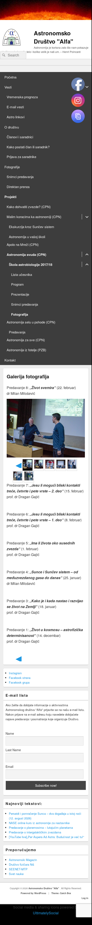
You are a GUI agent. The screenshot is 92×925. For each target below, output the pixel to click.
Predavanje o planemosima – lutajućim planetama (41, 827)
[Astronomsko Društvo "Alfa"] (11, 44)
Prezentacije (20, 294)
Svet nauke (16, 874)
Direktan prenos (18, 186)
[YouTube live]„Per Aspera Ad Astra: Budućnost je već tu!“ (46, 837)
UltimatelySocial (46, 912)
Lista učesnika (21, 274)
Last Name (13, 750)
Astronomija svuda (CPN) (26, 254)
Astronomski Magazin (23, 860)
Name (10, 733)
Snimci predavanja (20, 176)
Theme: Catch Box (61, 893)
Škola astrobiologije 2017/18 (30, 264)
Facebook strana (19, 678)
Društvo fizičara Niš (21, 864)
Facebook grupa (19, 682)
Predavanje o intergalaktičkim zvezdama (35, 832)
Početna (10, 77)
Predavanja (17, 332)
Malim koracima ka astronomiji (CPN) (34, 216)
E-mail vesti (15, 106)
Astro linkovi (15, 116)
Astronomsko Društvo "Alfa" (53, 37)
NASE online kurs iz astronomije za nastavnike (39, 823)
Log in (85, 898)
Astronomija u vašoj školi (27, 236)
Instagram (15, 673)
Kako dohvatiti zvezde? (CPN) (29, 206)
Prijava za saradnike (21, 156)
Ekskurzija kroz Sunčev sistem (31, 226)
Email (9, 766)
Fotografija (19, 314)
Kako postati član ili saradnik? (28, 146)
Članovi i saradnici (20, 136)
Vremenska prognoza (22, 96)
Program (17, 284)
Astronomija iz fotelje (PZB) (26, 349)
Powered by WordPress (33, 893)
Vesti (8, 87)
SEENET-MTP (18, 869)
